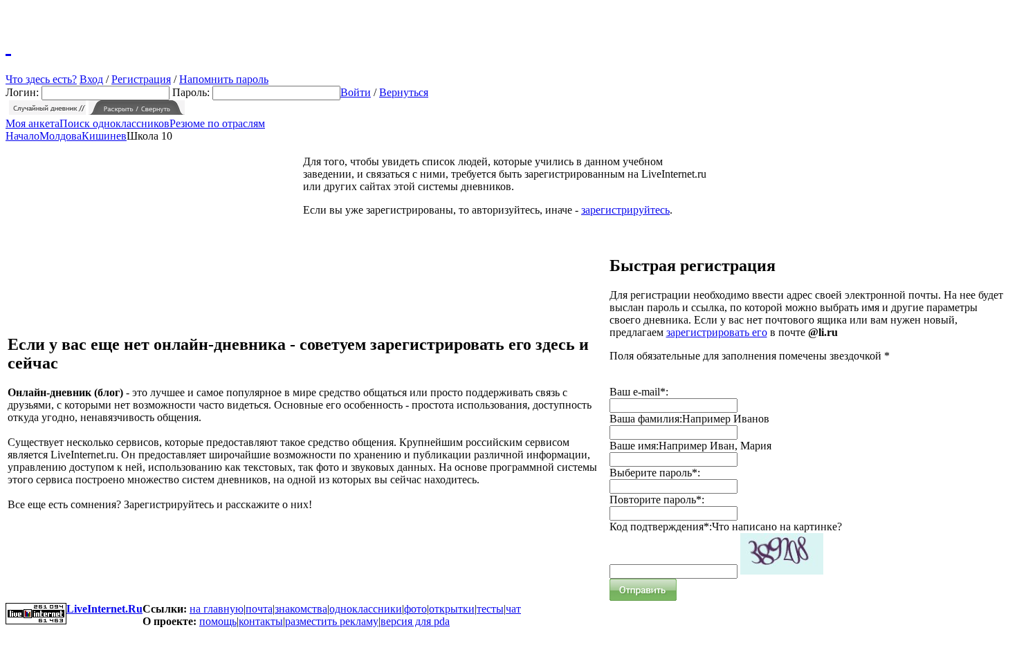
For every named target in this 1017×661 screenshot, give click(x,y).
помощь (218, 621)
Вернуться (403, 92)
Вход (91, 79)
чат (513, 609)
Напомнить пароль (223, 79)
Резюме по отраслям (217, 123)
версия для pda (415, 621)
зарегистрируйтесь (625, 210)
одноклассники (365, 609)
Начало (22, 136)
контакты (261, 621)
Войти (355, 92)
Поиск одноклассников (114, 123)
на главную (217, 609)
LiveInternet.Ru (104, 609)
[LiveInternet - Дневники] (8, 44)
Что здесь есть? (41, 79)
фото (415, 609)
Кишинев (104, 136)
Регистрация (141, 79)
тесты (490, 609)
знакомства (301, 609)
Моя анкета (32, 123)
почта (259, 609)
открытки (452, 609)
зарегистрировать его (716, 332)
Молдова (60, 136)
